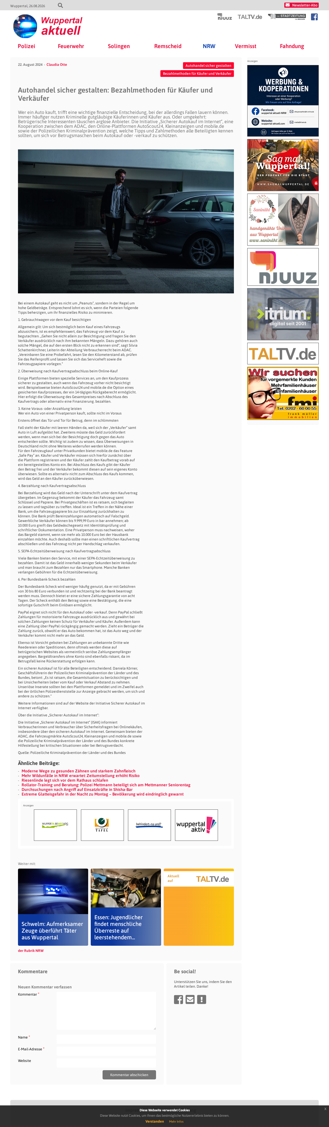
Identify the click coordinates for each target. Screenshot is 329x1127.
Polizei (26, 46)
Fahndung (292, 46)
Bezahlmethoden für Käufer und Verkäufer (197, 73)
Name (24, 1037)
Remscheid (167, 46)
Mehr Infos (176, 1121)
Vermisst (246, 46)
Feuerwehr (71, 46)
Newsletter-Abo (304, 5)
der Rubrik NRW (31, 951)
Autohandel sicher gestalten (208, 66)
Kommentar (28, 994)
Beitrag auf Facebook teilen (178, 999)
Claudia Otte (57, 64)
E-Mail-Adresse (31, 1049)
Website (24, 1061)
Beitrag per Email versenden (190, 999)
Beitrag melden (201, 999)
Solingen (119, 46)
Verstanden (154, 1121)
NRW (209, 46)
